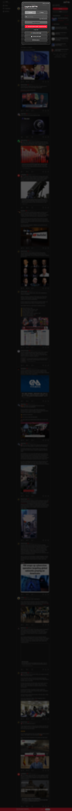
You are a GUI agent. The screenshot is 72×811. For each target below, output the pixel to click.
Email (31, 12)
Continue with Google (37, 33)
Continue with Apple (37, 36)
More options (36, 40)
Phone (42, 12)
